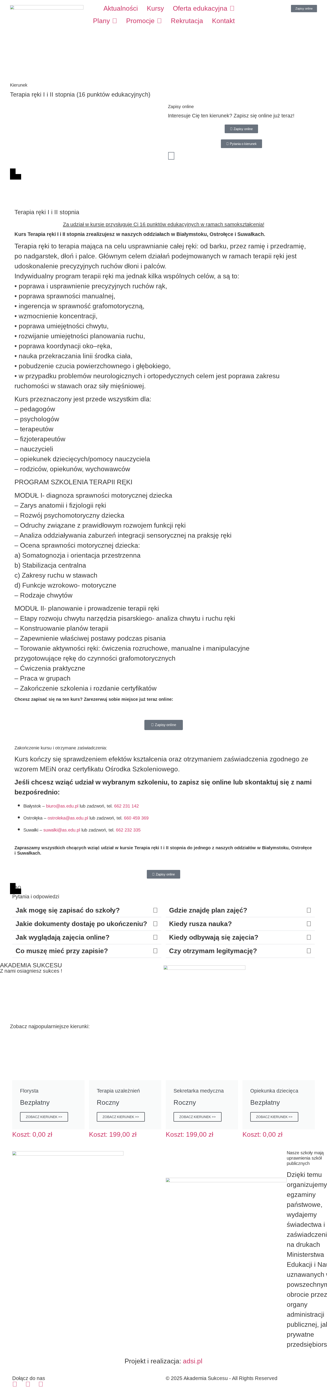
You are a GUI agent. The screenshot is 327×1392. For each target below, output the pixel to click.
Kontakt (223, 20)
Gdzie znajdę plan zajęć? (208, 910)
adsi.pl (192, 1361)
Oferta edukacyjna (200, 8)
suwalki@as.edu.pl (61, 830)
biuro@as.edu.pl (62, 806)
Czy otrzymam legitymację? (213, 950)
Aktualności (120, 8)
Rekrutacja (187, 20)
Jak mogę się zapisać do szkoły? (68, 910)
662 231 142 (126, 806)
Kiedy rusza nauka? (200, 923)
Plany (101, 20)
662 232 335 (128, 830)
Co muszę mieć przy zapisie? (62, 950)
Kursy (155, 8)
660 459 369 (136, 818)
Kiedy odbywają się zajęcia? (213, 937)
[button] (86, 910)
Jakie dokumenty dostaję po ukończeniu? (81, 923)
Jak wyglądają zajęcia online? (62, 937)
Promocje (140, 20)
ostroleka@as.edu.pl (68, 818)
